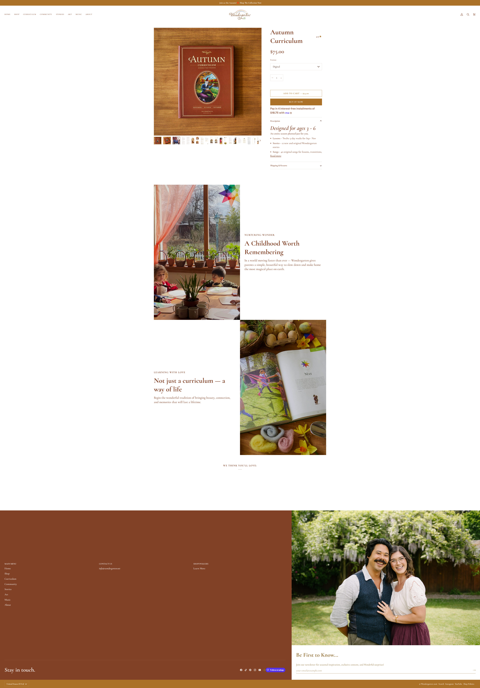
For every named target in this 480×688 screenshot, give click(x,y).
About (7, 604)
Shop (7, 573)
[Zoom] (158, 131)
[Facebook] (241, 670)
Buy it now (296, 102)
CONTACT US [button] (105, 563)
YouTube (458, 684)
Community (10, 584)
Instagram (449, 684)
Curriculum (10, 578)
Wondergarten (427, 684)
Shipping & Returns (278, 165)
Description (275, 121)
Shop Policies (468, 684)
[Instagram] (255, 670)
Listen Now (260, 3)
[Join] (473, 670)
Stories (8, 589)
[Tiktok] (246, 670)
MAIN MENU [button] (10, 563)
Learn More (199, 568)
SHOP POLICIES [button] (200, 563)
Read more (275, 155)
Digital (276, 66)
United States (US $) (15, 684)
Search (441, 684)
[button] (16, 14)
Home (7, 568)
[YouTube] (260, 670)
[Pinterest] (250, 670)
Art (6, 594)
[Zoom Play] (208, 82)
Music (7, 599)
